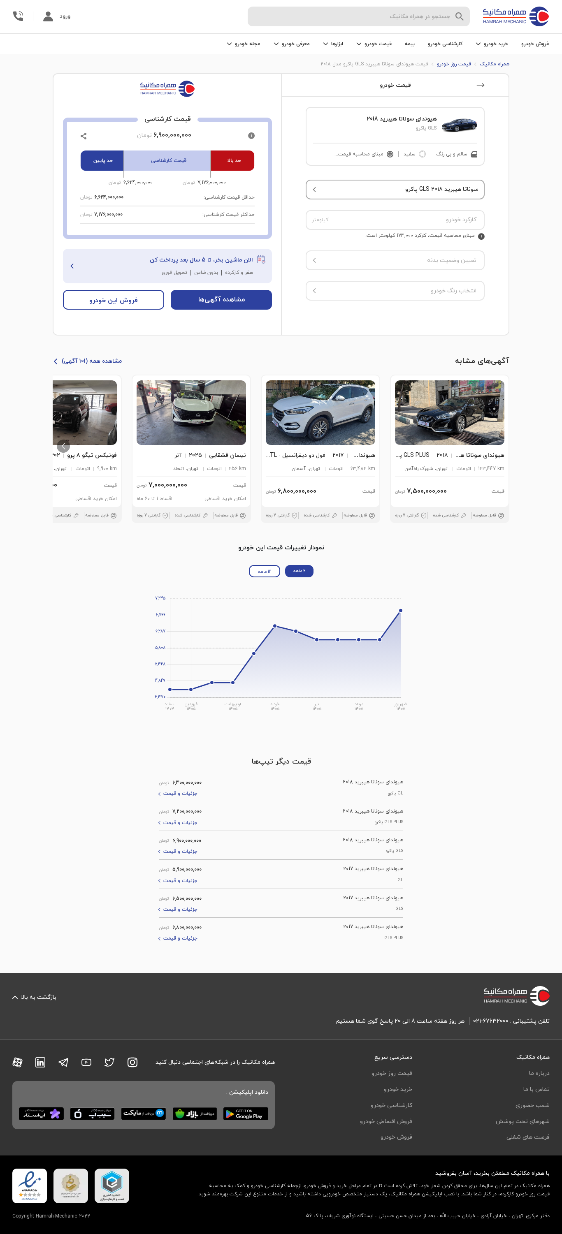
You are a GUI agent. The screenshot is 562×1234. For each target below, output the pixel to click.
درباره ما (539, 1073)
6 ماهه (299, 571)
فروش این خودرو (113, 300)
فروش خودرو (535, 44)
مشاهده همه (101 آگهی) (92, 361)
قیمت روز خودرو (392, 1073)
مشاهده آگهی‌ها (221, 299)
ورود (65, 16)
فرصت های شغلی (528, 1137)
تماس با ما (536, 1089)
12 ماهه (264, 572)
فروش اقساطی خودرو (386, 1121)
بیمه (410, 44)
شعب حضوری (533, 1105)
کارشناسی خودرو (445, 44)
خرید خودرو (398, 1089)
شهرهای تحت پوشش (523, 1121)
